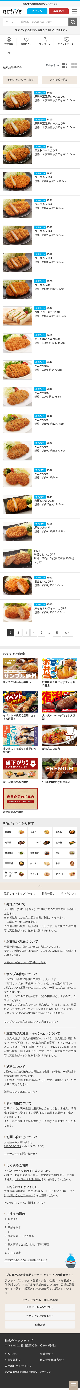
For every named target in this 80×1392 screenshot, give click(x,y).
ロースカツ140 (43, 204)
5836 (49, 389)
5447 (49, 362)
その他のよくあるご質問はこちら (23, 1202)
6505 (49, 604)
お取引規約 (12, 1359)
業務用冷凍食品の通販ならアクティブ (32, 1372)
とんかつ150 (41, 365)
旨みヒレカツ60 (43, 581)
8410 (49, 119)
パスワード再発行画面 (28, 1179)
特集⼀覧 (47, 893)
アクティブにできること (40, 1316)
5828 (49, 281)
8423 (37, 550)
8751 (49, 200)
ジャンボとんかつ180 (47, 339)
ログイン (37, 11)
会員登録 (58, 11)
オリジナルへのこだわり (40, 1307)
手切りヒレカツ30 (44, 554)
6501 (49, 227)
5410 (49, 335)
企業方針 (40, 1324)
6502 (49, 254)
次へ (67, 632)
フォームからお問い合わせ (19, 1153)
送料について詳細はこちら (19, 1091)
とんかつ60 (41, 446)
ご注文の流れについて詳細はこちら (25, 1260)
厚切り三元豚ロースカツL (49, 96)
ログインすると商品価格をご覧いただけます (40, 30)
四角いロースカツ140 (47, 312)
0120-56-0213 (49, 950)
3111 (49, 523)
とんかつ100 (41, 393)
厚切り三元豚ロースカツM (49, 123)
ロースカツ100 (43, 258)
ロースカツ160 (43, 177)
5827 (49, 173)
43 (56, 632)
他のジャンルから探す (20, 79)
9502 (49, 577)
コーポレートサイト (17, 1365)
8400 (49, 92)
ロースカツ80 (42, 285)
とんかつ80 (41, 419)
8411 (49, 146)
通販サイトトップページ (19, 893)
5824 (49, 496)
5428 (49, 469)
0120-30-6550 (36, 1191)
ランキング (67, 893)
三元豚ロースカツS (45, 150)
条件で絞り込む (59, 79)
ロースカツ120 (43, 231)
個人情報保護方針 (51, 1359)
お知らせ (10, 1353)
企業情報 (45, 1353)
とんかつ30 (41, 473)
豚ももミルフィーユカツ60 (50, 608)
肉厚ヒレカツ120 (44, 500)
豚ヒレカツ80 (42, 527)
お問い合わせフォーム (20, 1195)
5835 (49, 416)
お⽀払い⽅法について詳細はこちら (25, 962)
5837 (49, 308)
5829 (49, 443)
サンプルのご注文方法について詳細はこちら (30, 1021)
